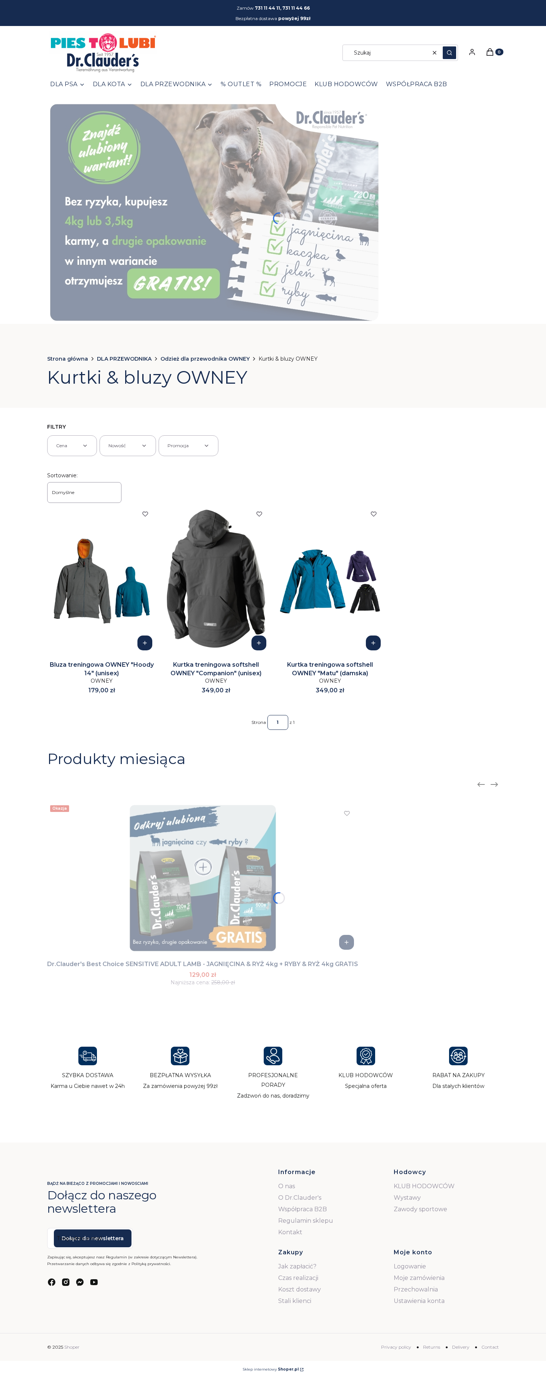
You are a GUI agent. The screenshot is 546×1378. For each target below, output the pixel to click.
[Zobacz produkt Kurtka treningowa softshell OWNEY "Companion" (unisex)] (258, 643)
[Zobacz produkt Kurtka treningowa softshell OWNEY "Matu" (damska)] (373, 643)
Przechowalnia (416, 1289)
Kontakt (290, 1232)
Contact (490, 1347)
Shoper (71, 1347)
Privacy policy (396, 1347)
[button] (449, 52)
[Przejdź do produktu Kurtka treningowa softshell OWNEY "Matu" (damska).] (330, 578)
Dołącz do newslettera (93, 1238)
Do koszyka (346, 942)
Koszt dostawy (299, 1289)
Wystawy (407, 1197)
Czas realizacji (298, 1277)
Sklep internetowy (271, 1369)
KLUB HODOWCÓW (424, 1186)
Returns (431, 1347)
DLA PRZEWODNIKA (124, 358)
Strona (258, 722)
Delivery (460, 1347)
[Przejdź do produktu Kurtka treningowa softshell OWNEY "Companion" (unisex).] (216, 578)
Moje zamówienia (419, 1277)
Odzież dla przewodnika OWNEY (205, 358)
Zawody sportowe (420, 1209)
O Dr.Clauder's (299, 1197)
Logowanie (410, 1266)
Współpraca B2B (302, 1209)
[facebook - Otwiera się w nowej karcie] (51, 1282)
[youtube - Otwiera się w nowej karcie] (94, 1282)
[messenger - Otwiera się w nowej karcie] (79, 1282)
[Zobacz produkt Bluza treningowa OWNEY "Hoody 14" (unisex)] (144, 643)
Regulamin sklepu (305, 1220)
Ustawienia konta (419, 1300)
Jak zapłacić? (297, 1266)
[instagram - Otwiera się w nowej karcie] (65, 1282)
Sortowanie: (62, 475)
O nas (286, 1186)
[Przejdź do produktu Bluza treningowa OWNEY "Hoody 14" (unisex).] (101, 578)
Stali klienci (294, 1300)
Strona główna (67, 358)
